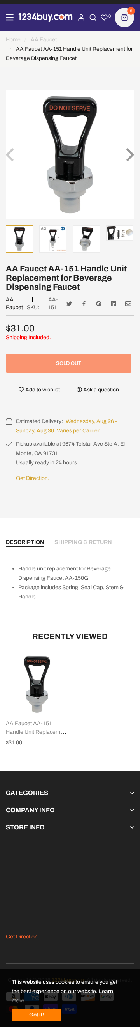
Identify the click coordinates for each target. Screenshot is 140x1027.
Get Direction (22, 937)
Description (25, 542)
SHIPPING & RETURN (83, 542)
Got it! (36, 1015)
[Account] (81, 17)
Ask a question (100, 390)
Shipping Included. (28, 337)
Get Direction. (32, 478)
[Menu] (10, 17)
